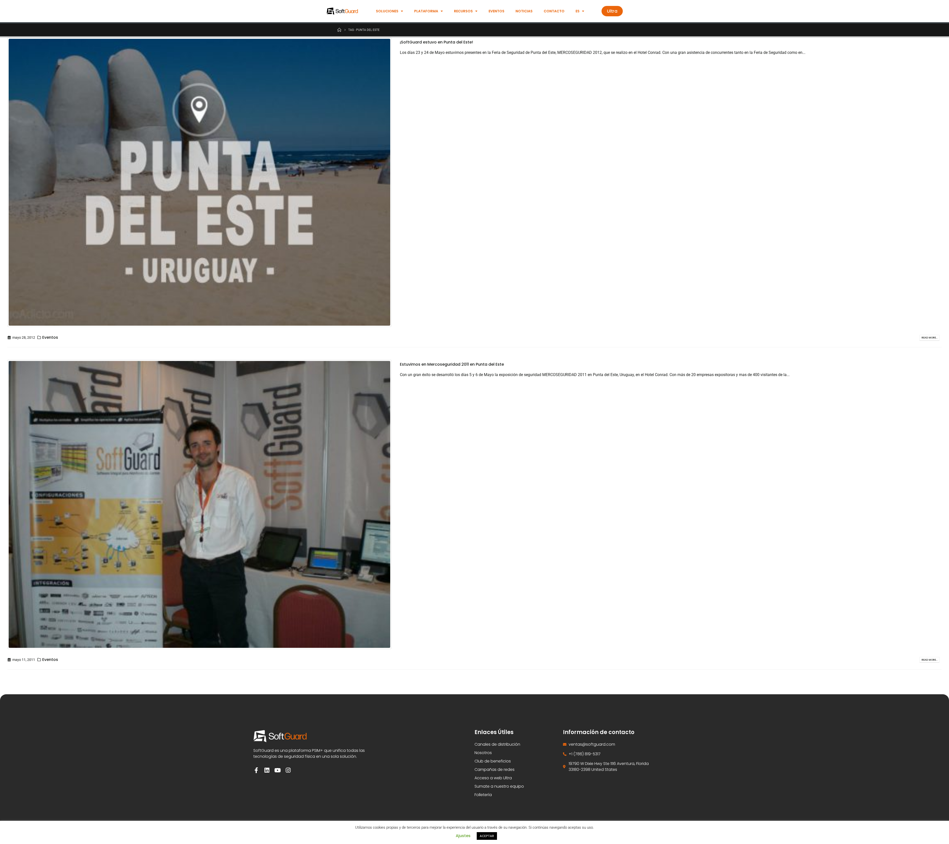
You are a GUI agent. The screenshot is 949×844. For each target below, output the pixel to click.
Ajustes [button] (463, 836)
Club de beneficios (492, 761)
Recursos (463, 11)
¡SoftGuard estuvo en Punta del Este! (436, 42)
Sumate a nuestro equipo (499, 786)
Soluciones (387, 11)
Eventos (496, 11)
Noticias (524, 11)
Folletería (483, 795)
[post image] (199, 182)
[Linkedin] (267, 770)
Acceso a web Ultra (493, 778)
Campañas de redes (494, 769)
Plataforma (426, 11)
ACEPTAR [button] (487, 836)
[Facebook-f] (256, 770)
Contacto (554, 11)
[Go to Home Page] (339, 30)
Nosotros (483, 753)
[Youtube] (277, 770)
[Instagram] (288, 770)
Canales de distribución (497, 744)
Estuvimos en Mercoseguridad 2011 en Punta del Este (452, 364)
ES (578, 11)
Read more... (929, 337)
